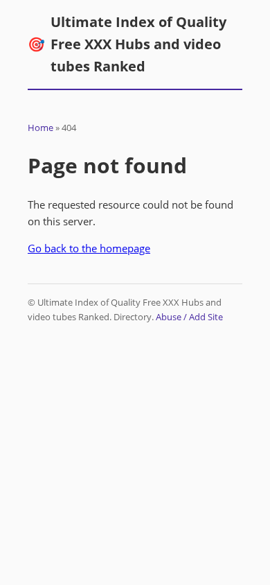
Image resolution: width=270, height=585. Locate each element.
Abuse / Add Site (189, 317)
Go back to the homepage (89, 248)
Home (40, 127)
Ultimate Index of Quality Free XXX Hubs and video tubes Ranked (127, 44)
